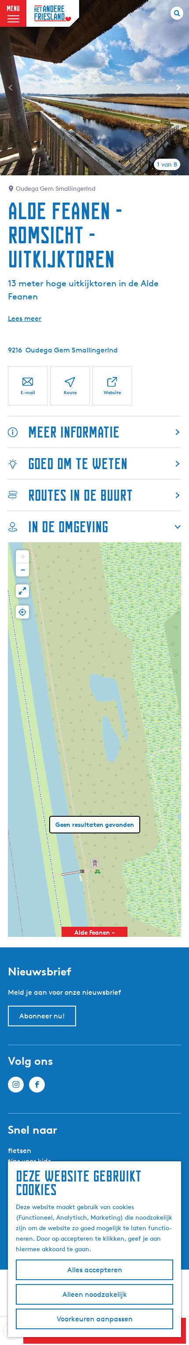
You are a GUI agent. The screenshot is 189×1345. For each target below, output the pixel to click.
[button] (22, 556)
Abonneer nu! (42, 1016)
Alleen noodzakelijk (94, 1294)
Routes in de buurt (80, 495)
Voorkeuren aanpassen (95, 1319)
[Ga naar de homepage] (53, 13)
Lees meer (24, 318)
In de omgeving (68, 526)
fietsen (19, 1150)
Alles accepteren (94, 1270)
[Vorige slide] (10, 88)
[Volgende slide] (178, 88)
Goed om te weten (77, 463)
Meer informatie (74, 432)
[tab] (167, 164)
